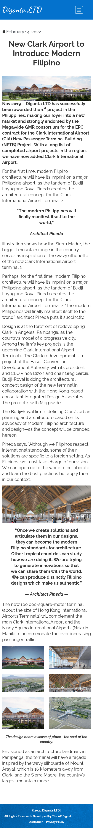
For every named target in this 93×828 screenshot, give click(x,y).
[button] (79, 10)
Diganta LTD (22, 9)
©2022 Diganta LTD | (46, 810)
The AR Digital (61, 816)
